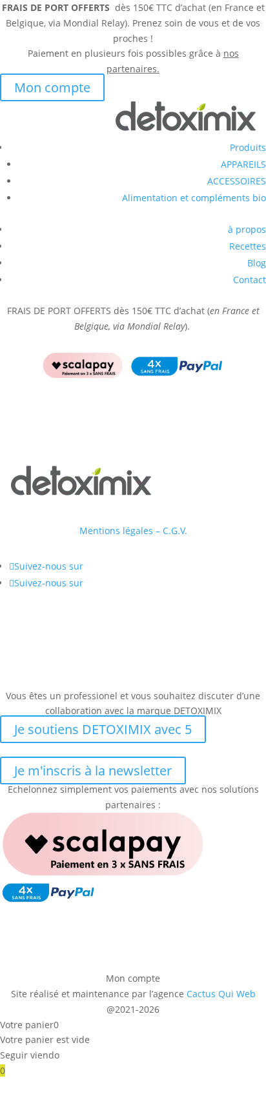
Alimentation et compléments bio (194, 198)
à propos (247, 229)
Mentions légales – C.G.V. (133, 530)
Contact (249, 280)
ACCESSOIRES (236, 181)
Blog (256, 263)
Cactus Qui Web (221, 994)
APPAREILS (243, 164)
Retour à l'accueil (64, 452)
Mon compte (52, 87)
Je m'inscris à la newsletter (93, 770)
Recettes (247, 246)
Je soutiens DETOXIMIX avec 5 (103, 729)
